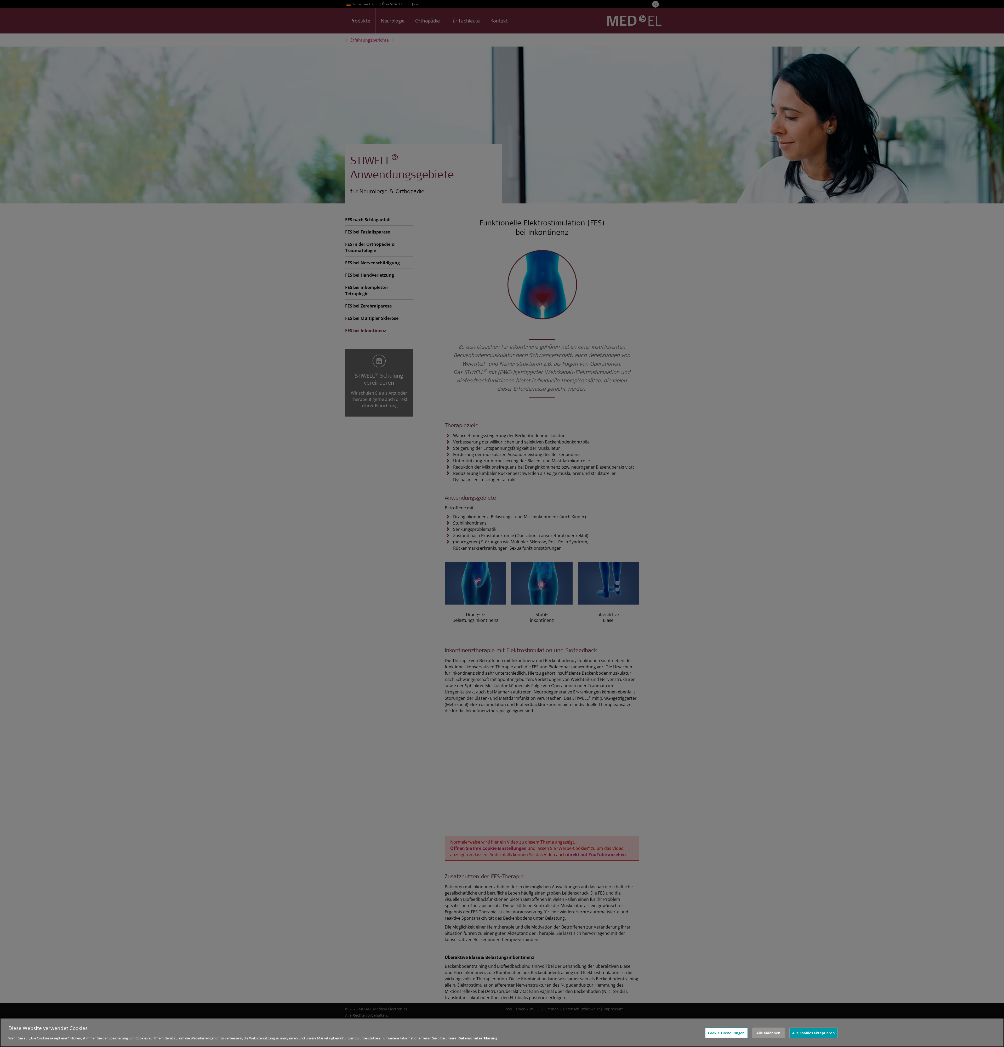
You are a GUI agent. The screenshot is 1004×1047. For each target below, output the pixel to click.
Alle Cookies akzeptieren (813, 1032)
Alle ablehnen (768, 1032)
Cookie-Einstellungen (726, 1032)
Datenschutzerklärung (477, 1038)
